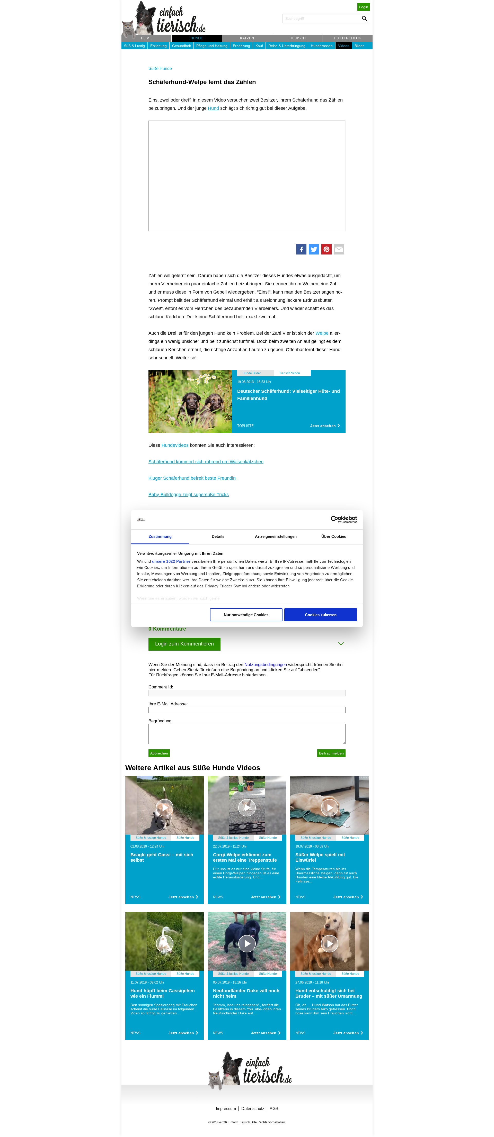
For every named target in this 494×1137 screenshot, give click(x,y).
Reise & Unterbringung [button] (286, 46)
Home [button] (146, 38)
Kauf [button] (259, 46)
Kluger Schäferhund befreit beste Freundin (192, 478)
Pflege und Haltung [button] (211, 46)
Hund (213, 108)
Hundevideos (175, 445)
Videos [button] (343, 46)
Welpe (322, 333)
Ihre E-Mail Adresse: (168, 704)
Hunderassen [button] (322, 46)
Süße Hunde (160, 68)
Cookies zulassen (321, 615)
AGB (274, 1108)
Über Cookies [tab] (333, 536)
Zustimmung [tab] (160, 536)
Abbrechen (159, 753)
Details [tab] (218, 536)
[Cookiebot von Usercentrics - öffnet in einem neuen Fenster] (334, 519)
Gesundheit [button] (181, 46)
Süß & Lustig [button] (134, 46)
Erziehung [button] (158, 46)
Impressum (226, 1108)
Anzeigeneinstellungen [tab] (276, 536)
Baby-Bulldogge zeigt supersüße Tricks (188, 494)
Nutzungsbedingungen (265, 664)
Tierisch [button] (297, 38)
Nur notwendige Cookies (246, 615)
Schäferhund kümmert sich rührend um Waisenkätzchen (205, 461)
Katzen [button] (247, 38)
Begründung (159, 720)
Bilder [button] (359, 46)
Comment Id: (160, 687)
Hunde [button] (196, 38)
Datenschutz (252, 1108)
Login (363, 7)
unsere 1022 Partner (171, 561)
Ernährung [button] (241, 46)
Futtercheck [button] (347, 38)
